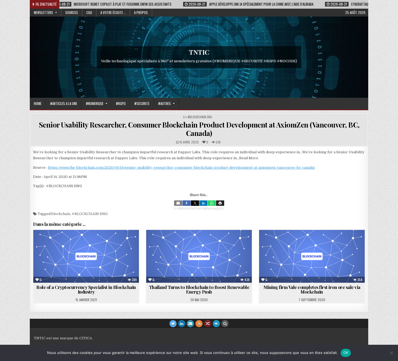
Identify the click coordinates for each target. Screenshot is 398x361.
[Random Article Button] (207, 323)
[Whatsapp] (212, 203)
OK (345, 352)
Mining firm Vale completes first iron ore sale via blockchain (311, 289)
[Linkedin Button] (181, 323)
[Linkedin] (203, 203)
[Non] (391, 353)
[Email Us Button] (190, 323)
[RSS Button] (199, 323)
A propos (141, 12)
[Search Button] (225, 323)
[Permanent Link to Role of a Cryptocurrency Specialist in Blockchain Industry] (86, 256)
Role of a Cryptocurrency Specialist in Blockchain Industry (86, 289)
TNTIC (199, 52)
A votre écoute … (113, 12)
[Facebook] (186, 203)
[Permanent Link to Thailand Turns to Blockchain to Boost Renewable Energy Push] (199, 256)
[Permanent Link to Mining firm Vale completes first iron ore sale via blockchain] (312, 256)
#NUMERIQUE (94, 103)
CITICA (85, 338)
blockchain (60, 214)
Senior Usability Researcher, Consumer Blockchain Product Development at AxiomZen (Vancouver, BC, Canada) (199, 129)
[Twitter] (195, 203)
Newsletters (43, 12)
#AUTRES (164, 103)
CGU (89, 12)
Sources (71, 12)
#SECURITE (141, 103)
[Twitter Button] (173, 323)
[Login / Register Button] (216, 323)
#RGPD (121, 103)
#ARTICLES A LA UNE (63, 103)
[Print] (220, 203)
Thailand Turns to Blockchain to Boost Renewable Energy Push (199, 289)
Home (37, 103)
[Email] (178, 203)
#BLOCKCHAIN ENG (200, 117)
